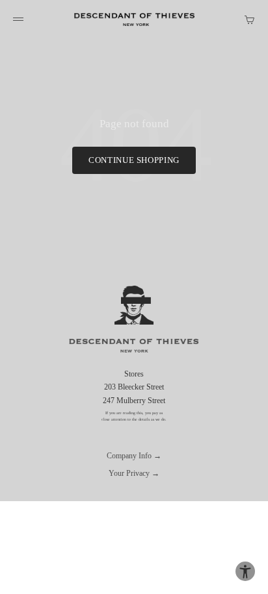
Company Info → (134, 455)
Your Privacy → (134, 473)
